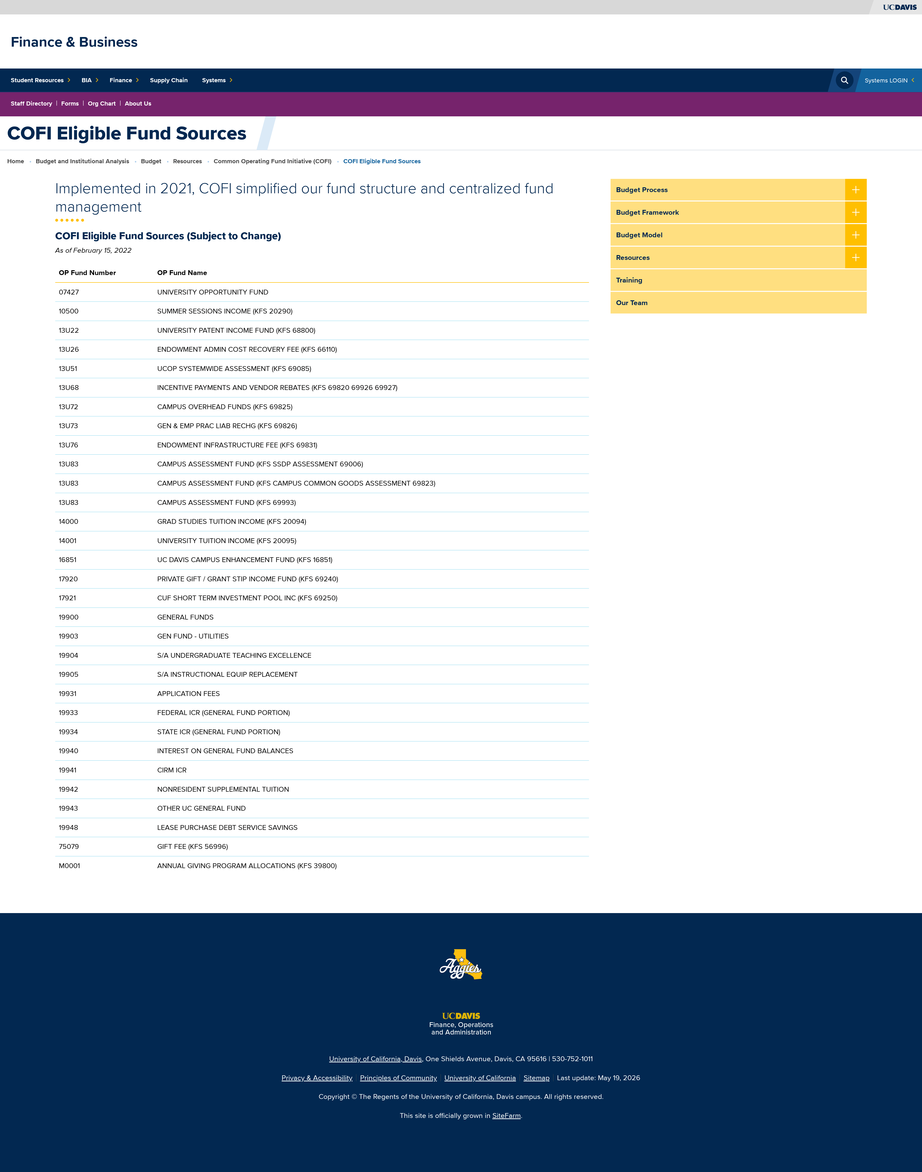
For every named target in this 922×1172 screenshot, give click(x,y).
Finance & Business (74, 41)
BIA (87, 80)
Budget (151, 161)
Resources (187, 161)
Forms (70, 103)
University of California (480, 1077)
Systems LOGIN (886, 80)
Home (15, 161)
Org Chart (102, 103)
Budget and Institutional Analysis (82, 161)
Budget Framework (647, 212)
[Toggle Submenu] (856, 190)
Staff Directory (31, 103)
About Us (138, 103)
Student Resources (37, 80)
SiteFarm (506, 1115)
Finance (121, 80)
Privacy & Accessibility (317, 1077)
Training (629, 280)
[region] (322, 572)
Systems (214, 80)
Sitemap (537, 1077)
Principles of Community (398, 1077)
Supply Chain (169, 80)
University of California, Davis (375, 1058)
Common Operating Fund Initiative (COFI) (273, 161)
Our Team (632, 302)
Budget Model (639, 235)
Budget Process (642, 189)
